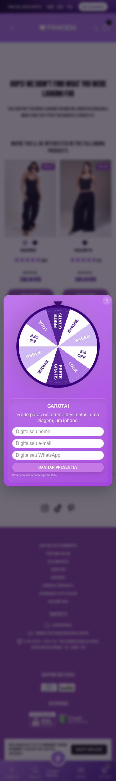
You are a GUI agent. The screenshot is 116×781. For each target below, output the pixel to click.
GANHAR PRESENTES (58, 467)
